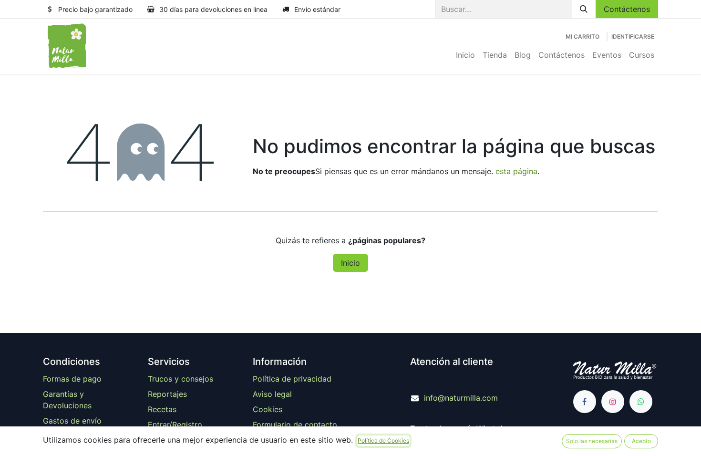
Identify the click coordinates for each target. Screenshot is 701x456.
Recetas (162, 409)
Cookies (267, 409)
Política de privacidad (292, 378)
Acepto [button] (641, 441)
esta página (516, 171)
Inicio (350, 263)
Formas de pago (72, 378)
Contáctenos (627, 9)
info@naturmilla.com (461, 398)
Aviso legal (272, 394)
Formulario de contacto (295, 424)
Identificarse (632, 36)
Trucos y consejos (180, 378)
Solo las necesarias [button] (592, 441)
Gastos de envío (72, 420)
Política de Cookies (383, 440)
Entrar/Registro (175, 424)
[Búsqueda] (584, 9)
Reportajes (167, 394)
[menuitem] (465, 54)
